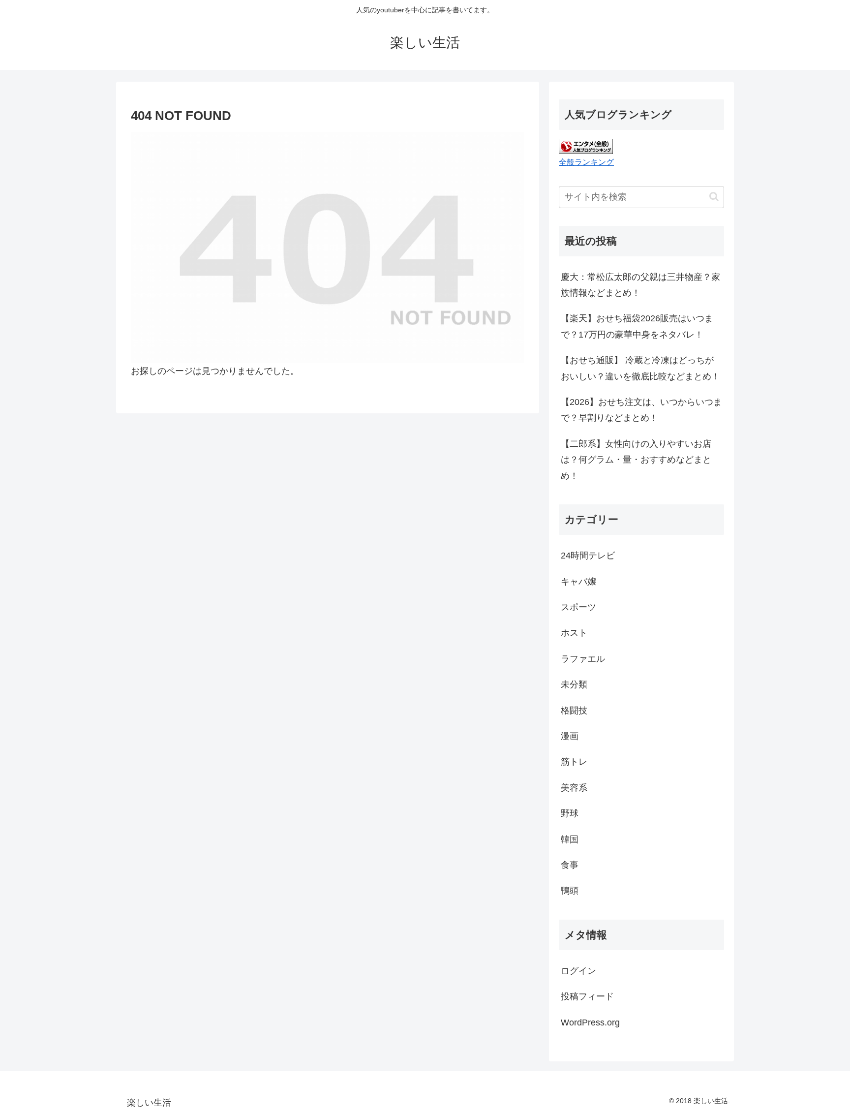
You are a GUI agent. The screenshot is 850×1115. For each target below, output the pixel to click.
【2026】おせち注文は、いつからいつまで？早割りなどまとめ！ (641, 410)
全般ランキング (586, 161)
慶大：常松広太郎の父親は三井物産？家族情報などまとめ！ (640, 285)
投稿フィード (587, 996)
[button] (714, 196)
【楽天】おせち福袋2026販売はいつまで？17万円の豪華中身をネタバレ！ (637, 326)
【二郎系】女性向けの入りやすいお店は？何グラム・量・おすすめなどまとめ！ (636, 460)
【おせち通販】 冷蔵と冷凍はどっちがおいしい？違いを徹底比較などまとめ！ (640, 368)
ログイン (578, 971)
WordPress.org (590, 1022)
